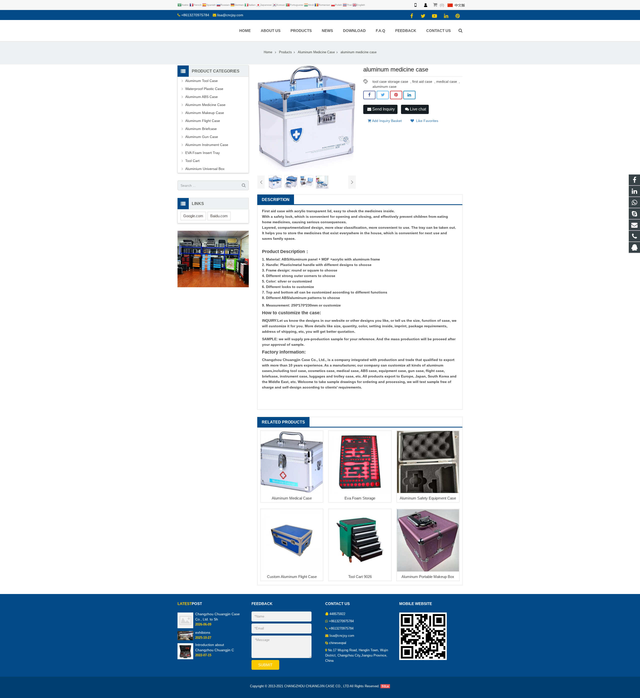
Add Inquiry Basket (386, 121)
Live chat (417, 109)
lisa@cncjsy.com (230, 15)
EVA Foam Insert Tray (202, 153)
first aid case (422, 82)
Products (285, 52)
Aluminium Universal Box (204, 169)
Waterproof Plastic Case (204, 89)
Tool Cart (192, 161)
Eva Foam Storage (359, 498)
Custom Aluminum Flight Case (292, 576)
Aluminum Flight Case (202, 121)
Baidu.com (219, 216)
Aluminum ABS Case (201, 97)
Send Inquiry (383, 109)
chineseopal (337, 643)
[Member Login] (425, 5)
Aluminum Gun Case (201, 137)
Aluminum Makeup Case (204, 113)
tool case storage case (390, 82)
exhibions (202, 632)
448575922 (337, 614)
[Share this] (369, 95)
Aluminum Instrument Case (206, 145)
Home (268, 52)
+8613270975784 (195, 15)
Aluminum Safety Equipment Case (428, 498)
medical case (446, 82)
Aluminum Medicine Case (316, 52)
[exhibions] (185, 635)
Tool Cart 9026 (360, 576)
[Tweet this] (382, 95)
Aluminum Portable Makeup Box (428, 576)
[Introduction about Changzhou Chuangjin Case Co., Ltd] (185, 651)
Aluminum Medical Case (292, 498)
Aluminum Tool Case (201, 81)
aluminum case (384, 86)
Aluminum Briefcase (201, 129)
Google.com (193, 216)
